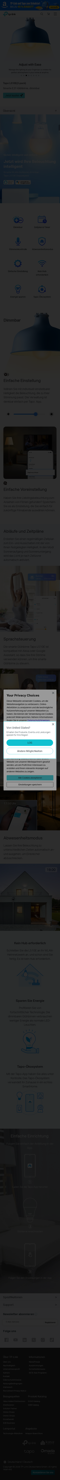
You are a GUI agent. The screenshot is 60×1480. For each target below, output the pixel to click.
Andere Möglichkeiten (29, 751)
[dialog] (30, 740)
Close (53, 724)
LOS (30, 742)
